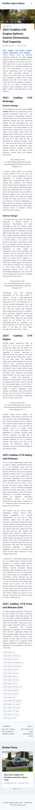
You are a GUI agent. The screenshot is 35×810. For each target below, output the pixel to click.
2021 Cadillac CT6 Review (11, 690)
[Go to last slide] (4, 769)
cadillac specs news (9, 45)
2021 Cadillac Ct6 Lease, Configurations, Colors (27, 731)
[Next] (30, 769)
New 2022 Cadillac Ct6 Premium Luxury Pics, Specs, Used (16, 777)
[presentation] (17, 761)
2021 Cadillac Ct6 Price (10, 683)
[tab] (14, 788)
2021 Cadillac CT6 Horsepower (12, 666)
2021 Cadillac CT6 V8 (9, 718)
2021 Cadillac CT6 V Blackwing (12, 700)
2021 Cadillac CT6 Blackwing (11, 655)
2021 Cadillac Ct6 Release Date (12, 687)
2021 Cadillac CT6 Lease (10, 673)
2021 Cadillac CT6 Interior (10, 669)
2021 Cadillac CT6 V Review (11, 707)
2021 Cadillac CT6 (8, 652)
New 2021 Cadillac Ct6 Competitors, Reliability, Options (8, 730)
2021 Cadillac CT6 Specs (10, 693)
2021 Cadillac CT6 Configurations (13, 662)
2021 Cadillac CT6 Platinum (11, 680)
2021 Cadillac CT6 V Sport (11, 714)
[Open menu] (31, 3)
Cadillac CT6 (7, 26)
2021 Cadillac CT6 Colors (10, 659)
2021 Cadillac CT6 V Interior (11, 704)
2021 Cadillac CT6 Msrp (10, 676)
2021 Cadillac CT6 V (9, 697)
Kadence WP (21, 805)
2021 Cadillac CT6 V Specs (11, 711)
